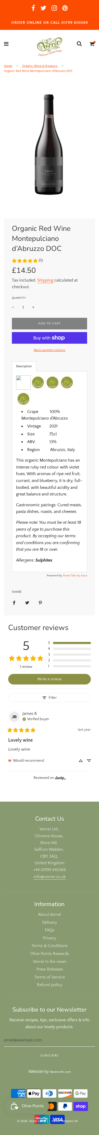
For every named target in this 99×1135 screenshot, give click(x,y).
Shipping (45, 280)
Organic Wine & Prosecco (40, 66)
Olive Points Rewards (49, 953)
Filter (53, 698)
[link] (27, 260)
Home (8, 66)
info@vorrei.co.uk (50, 876)
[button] (69, 643)
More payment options (49, 350)
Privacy (49, 938)
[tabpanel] (49, 471)
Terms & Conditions (49, 945)
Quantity (19, 298)
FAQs (49, 930)
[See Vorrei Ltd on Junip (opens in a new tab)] (60, 777)
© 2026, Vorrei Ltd (30, 1121)
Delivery (49, 922)
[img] (35, 718)
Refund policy (49, 984)
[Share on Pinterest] (40, 602)
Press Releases (49, 969)
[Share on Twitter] (27, 602)
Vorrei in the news (49, 961)
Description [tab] (24, 366)
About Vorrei (49, 914)
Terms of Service (49, 977)
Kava (84, 575)
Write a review (49, 679)
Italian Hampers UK (65, 1121)
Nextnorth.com (60, 1072)
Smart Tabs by (72, 575)
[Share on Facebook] (14, 602)
